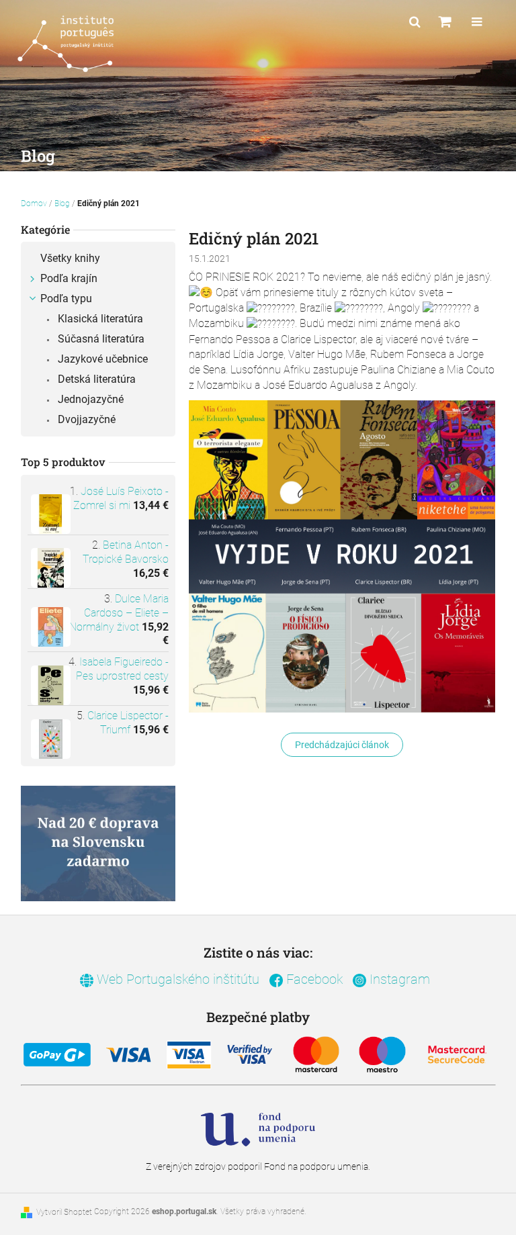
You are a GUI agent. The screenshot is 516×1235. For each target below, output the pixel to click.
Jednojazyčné (89, 399)
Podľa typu (66, 298)
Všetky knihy (70, 258)
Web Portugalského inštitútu (176, 979)
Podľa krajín (68, 278)
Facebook (313, 979)
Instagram (398, 979)
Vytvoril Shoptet (64, 1212)
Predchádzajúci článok (342, 744)
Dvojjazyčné (85, 419)
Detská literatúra (95, 379)
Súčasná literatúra (99, 338)
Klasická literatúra (99, 318)
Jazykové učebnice (101, 359)
